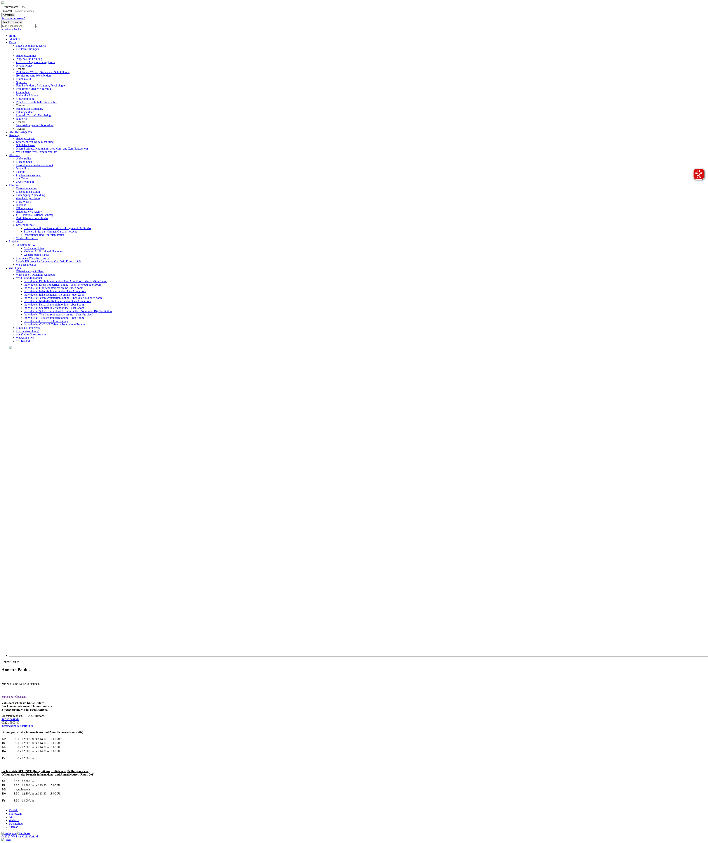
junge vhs (21, 118)
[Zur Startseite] (2, 3)
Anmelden (8, 14)
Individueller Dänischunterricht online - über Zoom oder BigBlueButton (65, 281)
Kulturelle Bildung (27, 95)
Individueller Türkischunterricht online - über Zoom (54, 317)
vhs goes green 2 (26, 264)
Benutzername (9, 6)
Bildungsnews (24, 208)
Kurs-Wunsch (24, 201)
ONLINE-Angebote (20, 131)
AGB (12, 816)
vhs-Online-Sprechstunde (31, 334)
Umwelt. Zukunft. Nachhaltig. (33, 115)
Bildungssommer (26, 55)
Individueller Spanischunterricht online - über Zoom (54, 307)
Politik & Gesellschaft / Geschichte (36, 102)
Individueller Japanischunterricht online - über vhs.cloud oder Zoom (63, 297)
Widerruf (14, 820)
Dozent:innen (24, 161)
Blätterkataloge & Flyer (30, 271)
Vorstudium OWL (26, 244)
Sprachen (21, 82)
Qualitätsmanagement (28, 175)
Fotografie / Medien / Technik (33, 88)
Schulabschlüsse (25, 145)
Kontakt (21, 205)
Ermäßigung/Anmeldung (30, 195)
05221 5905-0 (10, 719)
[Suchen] (37, 26)
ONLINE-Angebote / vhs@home (35, 62)
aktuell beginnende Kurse (31, 45)
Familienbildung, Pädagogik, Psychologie (40, 85)
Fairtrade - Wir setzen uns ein (33, 258)
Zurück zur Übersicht (13, 696)
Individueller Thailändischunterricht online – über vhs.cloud (58, 314)
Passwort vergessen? (13, 18)
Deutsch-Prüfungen (27, 49)
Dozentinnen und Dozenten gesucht (44, 234)
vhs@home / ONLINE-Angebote (35, 274)
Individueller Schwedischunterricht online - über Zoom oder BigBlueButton (68, 311)
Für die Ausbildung (27, 331)
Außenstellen (24, 158)
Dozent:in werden (26, 188)
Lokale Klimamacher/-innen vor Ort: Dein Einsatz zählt (48, 261)
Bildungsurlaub (25, 112)
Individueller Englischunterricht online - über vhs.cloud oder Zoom (62, 284)
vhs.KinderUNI (25, 341)
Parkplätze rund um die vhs (32, 218)
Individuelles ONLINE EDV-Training (46, 321)
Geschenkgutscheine (28, 198)
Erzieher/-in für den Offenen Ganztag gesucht (50, 231)
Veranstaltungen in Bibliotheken (34, 125)
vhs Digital (15, 268)
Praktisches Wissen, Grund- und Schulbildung (43, 72)
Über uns (14, 155)
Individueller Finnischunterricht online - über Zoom (53, 287)
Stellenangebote (25, 224)
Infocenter (15, 185)
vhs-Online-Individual (29, 278)
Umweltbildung (25, 98)
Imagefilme (22, 168)
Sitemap (13, 826)
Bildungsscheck (25, 138)
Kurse (12, 42)
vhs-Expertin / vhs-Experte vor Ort (36, 151)
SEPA (19, 221)
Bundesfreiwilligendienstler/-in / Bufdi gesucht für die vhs (57, 228)
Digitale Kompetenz (28, 327)
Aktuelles (14, 39)
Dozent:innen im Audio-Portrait (34, 165)
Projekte (13, 241)
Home (12, 35)
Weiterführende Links (36, 254)
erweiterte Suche (11, 29)
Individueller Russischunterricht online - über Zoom (54, 304)
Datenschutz (16, 823)
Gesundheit (23, 92)
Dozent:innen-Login (28, 191)
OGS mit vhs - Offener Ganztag (34, 214)
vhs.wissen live (25, 337)
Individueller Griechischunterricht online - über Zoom (55, 291)
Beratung (14, 135)
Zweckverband (25, 181)
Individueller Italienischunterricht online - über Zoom (54, 294)
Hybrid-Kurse (24, 65)
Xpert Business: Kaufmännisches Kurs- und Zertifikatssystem (52, 148)
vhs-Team (22, 178)
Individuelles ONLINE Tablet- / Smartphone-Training (55, 324)
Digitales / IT (24, 78)
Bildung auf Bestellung (29, 108)
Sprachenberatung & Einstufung (35, 141)
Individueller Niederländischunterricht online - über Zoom (57, 301)
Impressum (15, 813)
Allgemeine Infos (34, 248)
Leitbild (20, 171)
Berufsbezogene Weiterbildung (34, 75)
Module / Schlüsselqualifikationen (43, 251)
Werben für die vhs (27, 238)
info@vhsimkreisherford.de (17, 725)
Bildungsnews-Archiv (29, 211)
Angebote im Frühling (29, 58)
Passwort (6, 10)
